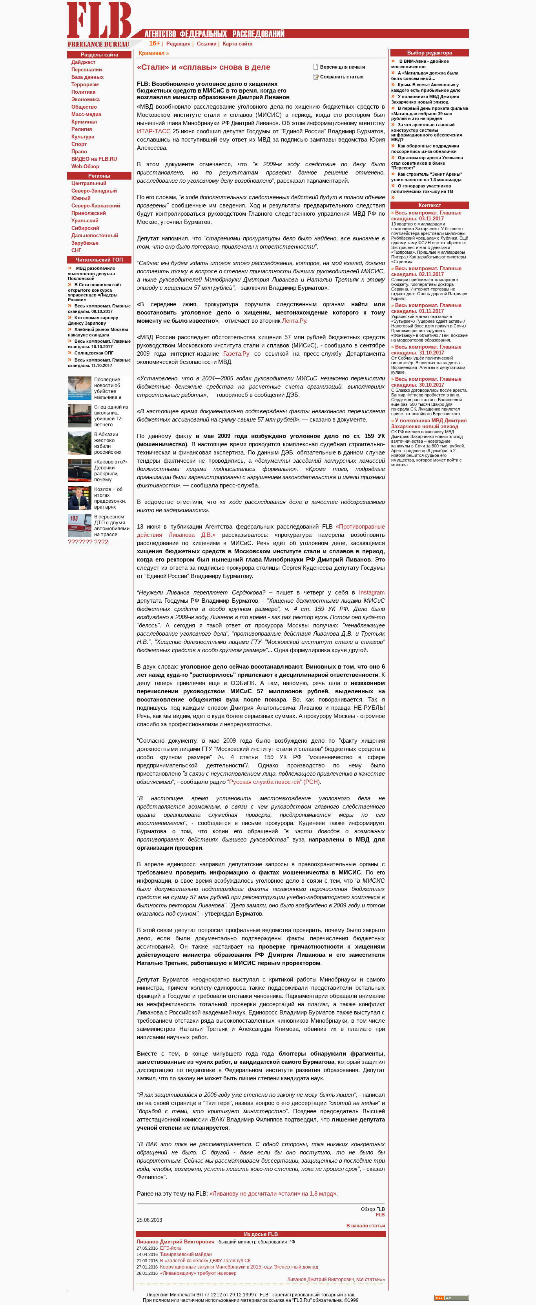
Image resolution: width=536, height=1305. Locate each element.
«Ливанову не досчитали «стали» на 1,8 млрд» (273, 1193)
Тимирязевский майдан (186, 1254)
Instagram (372, 592)
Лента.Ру (294, 320)
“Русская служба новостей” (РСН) (273, 781)
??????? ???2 (88, 542)
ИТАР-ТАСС (154, 131)
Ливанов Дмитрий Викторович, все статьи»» (336, 1279)
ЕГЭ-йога (170, 1248)
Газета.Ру (236, 353)
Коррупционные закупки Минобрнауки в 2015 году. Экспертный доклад (239, 1267)
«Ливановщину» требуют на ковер (198, 1273)
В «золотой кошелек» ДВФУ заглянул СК (205, 1260)
